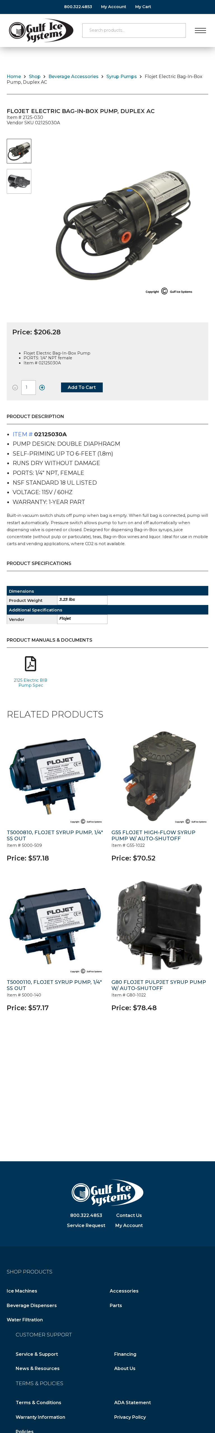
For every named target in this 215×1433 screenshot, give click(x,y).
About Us (124, 1368)
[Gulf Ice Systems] (41, 30)
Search (178, 30)
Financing (125, 1354)
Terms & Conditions (38, 1402)
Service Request (86, 1225)
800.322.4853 (78, 6)
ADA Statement (132, 1402)
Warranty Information (40, 1417)
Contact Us (129, 1215)
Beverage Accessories (73, 76)
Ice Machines (22, 1291)
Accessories (124, 1291)
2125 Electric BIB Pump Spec (30, 683)
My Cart (143, 6)
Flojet (65, 618)
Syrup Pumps (121, 76)
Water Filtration (25, 1319)
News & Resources (38, 1368)
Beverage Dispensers (32, 1305)
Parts (116, 1305)
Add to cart (82, 387)
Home (14, 76)
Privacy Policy (130, 1417)
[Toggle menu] (200, 30)
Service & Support (37, 1354)
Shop (35, 76)
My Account (113, 6)
